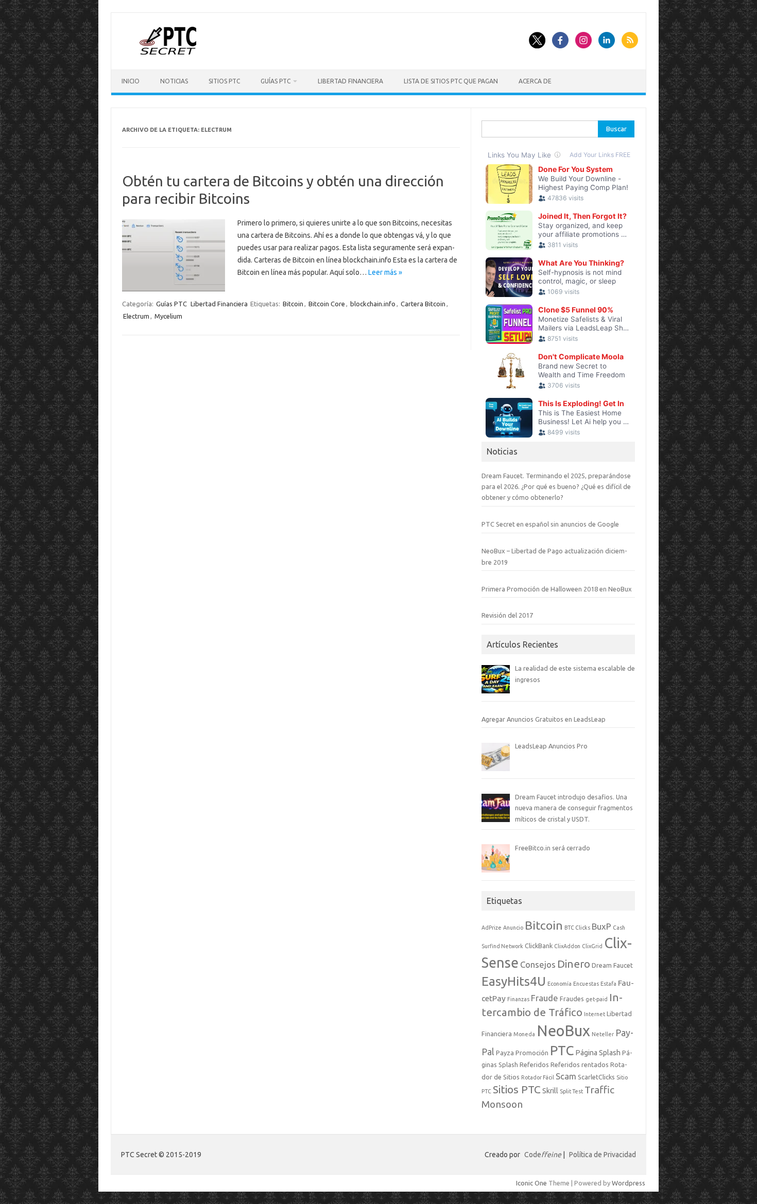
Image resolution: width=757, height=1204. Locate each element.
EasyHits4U (513, 981)
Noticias (174, 81)
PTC (562, 1050)
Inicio (131, 81)
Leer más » (385, 272)
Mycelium (168, 316)
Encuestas (586, 984)
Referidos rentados (579, 1064)
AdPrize (491, 927)
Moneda (524, 1034)
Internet (594, 1014)
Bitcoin (293, 303)
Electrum (136, 316)
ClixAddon (567, 946)
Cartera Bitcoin (423, 303)
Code (542, 1154)
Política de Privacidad (602, 1154)
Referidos (534, 1064)
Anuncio (513, 927)
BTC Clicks (577, 927)
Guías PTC (275, 81)
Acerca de (535, 81)
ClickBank (539, 945)
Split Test (571, 1091)
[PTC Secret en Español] (168, 52)
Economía (559, 984)
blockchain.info (372, 303)
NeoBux (563, 1030)
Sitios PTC (224, 81)
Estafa (608, 984)
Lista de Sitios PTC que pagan (451, 81)
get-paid (597, 999)
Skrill (550, 1091)
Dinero (573, 964)
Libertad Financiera (350, 81)
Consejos (538, 964)
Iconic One (531, 1182)
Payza (505, 1052)
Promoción (531, 1052)
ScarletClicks (596, 1076)
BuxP (601, 926)
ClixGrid (592, 946)
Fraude (544, 998)
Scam (566, 1076)
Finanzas (518, 999)
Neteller (603, 1034)
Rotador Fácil (537, 1077)
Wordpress (628, 1182)
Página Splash (598, 1053)
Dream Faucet (612, 965)
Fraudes (572, 998)
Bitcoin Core (326, 303)
